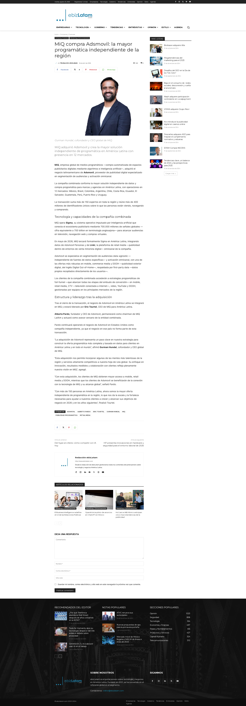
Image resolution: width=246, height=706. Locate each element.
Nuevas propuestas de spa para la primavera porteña (128, 626)
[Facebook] (175, 1)
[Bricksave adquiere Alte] (156, 48)
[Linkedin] (85, 471)
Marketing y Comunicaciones (79, 38)
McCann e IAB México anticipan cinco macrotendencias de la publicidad (129, 514)
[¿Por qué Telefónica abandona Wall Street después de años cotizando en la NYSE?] (61, 616)
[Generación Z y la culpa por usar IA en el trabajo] (61, 647)
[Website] (98, 471)
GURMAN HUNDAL (113, 412)
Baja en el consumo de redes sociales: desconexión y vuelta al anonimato (177, 85)
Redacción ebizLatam (69, 63)
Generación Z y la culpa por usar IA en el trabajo (81, 645)
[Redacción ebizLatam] (56, 63)
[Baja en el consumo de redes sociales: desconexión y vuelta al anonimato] (156, 86)
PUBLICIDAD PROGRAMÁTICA (66, 415)
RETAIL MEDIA (85, 415)
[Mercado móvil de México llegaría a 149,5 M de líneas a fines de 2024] (108, 640)
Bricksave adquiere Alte (174, 45)
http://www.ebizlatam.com (84, 461)
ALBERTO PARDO (84, 412)
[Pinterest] (68, 427)
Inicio (56, 34)
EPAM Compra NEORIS (174, 148)
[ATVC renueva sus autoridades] (108, 616)
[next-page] (60, 523)
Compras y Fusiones (67, 34)
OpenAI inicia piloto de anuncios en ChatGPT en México (98, 513)
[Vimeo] (186, 1)
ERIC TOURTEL (98, 412)
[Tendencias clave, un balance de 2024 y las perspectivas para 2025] (156, 163)
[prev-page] (56, 523)
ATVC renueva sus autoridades (125, 614)
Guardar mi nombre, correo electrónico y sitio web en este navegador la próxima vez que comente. (99, 584)
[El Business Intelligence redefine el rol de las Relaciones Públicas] (69, 500)
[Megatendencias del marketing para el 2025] (156, 61)
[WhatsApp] (74, 427)
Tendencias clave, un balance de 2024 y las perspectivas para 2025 (177, 163)
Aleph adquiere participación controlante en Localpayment (177, 97)
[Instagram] (179, 1)
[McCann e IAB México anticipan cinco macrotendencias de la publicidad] (130, 500)
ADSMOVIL (71, 412)
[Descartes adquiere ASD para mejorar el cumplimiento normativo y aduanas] (156, 137)
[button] (188, 27)
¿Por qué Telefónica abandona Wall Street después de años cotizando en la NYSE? (81, 616)
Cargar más (169, 173)
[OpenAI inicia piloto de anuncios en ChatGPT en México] (99, 500)
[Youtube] (189, 1)
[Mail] (89, 471)
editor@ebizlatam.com (113, 691)
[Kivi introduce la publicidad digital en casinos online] (156, 125)
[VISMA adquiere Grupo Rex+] (156, 112)
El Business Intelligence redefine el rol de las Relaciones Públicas (68, 513)
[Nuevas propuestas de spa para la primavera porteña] (108, 628)
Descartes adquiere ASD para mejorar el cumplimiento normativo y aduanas (177, 137)
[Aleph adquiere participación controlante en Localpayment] (156, 99)
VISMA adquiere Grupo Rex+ (177, 109)
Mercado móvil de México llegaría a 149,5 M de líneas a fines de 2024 (129, 639)
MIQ (123, 412)
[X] (182, 1)
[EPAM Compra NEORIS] (156, 151)
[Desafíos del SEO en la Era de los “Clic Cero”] (156, 73)
